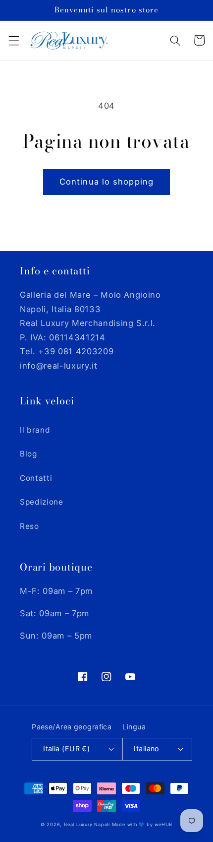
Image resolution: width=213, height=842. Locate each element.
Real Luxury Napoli (87, 824)
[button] (13, 40)
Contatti (36, 478)
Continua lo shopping (106, 182)
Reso (29, 526)
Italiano (147, 748)
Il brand (35, 430)
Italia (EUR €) (66, 748)
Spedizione (41, 502)
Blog (28, 453)
